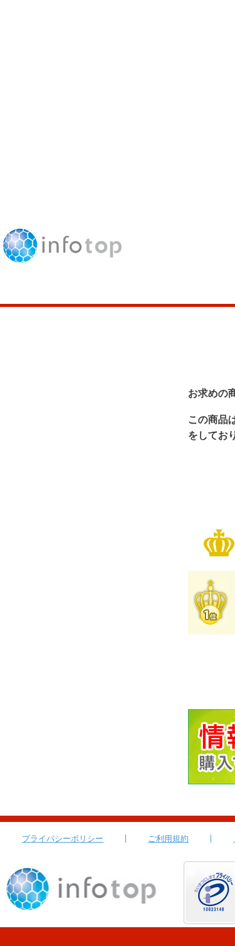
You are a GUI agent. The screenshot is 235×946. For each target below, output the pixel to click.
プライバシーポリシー (62, 838)
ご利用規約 (168, 838)
